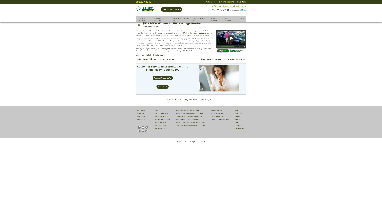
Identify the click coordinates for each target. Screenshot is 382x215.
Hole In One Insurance (142, 19)
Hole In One (151, 55)
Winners (161, 55)
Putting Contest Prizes (217, 113)
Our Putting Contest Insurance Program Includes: (190, 125)
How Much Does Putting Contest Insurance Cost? (190, 122)
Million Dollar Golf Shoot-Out (181, 19)
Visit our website (160, 51)
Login (229, 2)
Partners (237, 116)
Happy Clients (239, 113)
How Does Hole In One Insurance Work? (187, 110)
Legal (236, 122)
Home (156, 110)
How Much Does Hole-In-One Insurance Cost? (189, 113)
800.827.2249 (143, 1)
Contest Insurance (228, 19)
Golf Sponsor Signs (160, 125)
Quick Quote (141, 116)
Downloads (238, 125)
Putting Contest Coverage (162, 119)
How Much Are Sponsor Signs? (220, 119)
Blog (186, 100)
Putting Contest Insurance (159, 19)
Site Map (237, 119)
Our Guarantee (239, 128)
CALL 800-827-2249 (162, 78)
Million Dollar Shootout (161, 116)
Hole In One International (197, 33)
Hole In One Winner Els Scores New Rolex (156, 59)
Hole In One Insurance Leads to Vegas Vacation (222, 59)
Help (236, 110)
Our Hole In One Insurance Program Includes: (189, 116)
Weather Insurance (213, 19)
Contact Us (140, 113)
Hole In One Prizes (216, 110)
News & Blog (141, 119)
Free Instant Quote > (171, 9)
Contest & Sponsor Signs (199, 19)
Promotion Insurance (161, 128)
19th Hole (241, 18)
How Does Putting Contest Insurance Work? (189, 119)
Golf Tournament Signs (217, 116)
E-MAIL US (162, 86)
